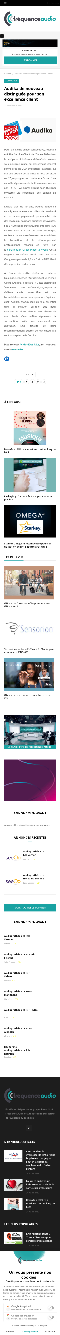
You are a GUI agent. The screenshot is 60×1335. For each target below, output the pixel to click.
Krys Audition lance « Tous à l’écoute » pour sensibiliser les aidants (39, 1237)
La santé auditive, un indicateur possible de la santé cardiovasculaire (40, 1184)
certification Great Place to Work (27, 249)
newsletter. (18, 349)
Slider (29, 374)
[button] (6, 358)
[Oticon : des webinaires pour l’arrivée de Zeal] (29, 689)
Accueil (7, 73)
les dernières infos (29, 344)
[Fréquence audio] (30, 18)
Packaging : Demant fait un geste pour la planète (28, 498)
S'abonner (30, 60)
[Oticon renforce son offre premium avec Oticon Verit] (29, 597)
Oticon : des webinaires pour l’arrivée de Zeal (27, 696)
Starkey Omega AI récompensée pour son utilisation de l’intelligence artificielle (28, 545)
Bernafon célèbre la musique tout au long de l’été (30, 451)
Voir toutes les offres (30, 907)
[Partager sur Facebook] (26, 381)
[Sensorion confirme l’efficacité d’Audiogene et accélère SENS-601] (29, 643)
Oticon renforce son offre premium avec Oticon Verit (27, 605)
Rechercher (53, 2)
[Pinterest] (38, 381)
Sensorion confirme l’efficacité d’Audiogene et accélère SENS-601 (29, 651)
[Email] (43, 381)
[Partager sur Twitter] (32, 381)
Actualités (11, 80)
